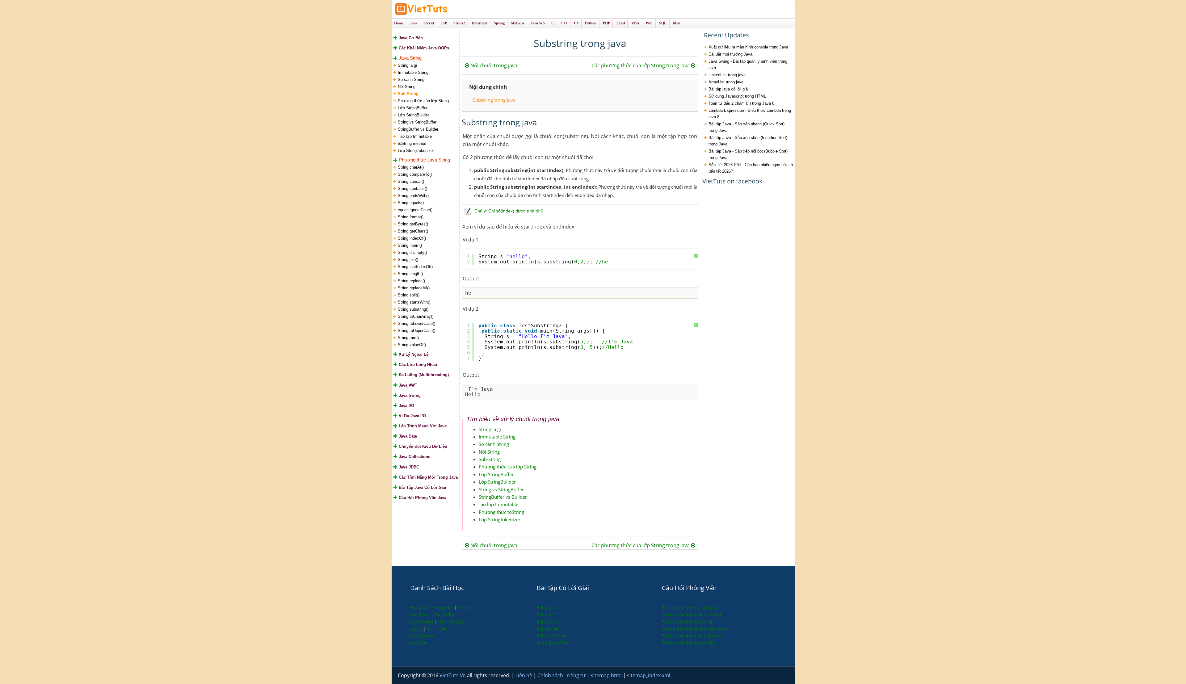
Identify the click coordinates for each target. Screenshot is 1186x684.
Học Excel (420, 615)
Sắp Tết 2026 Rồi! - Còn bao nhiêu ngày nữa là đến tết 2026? (751, 168)
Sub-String (408, 93)
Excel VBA (444, 615)
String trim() (408, 337)
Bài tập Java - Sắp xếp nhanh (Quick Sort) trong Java (746, 127)
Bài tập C (546, 615)
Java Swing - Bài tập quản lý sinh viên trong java (748, 64)
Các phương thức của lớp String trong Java (641, 65)
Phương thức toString (501, 512)
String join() (408, 259)
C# (442, 629)
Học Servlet (422, 622)
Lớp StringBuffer (412, 108)
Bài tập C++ (548, 622)
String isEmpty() (412, 252)
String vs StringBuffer (417, 122)
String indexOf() (412, 238)
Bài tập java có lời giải (729, 89)
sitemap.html (607, 675)
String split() (408, 295)
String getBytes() (413, 224)
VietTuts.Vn (453, 675)
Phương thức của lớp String (423, 101)
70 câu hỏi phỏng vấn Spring (691, 636)
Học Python (421, 636)
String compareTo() (415, 174)
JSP (442, 622)
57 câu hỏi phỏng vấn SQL (689, 643)
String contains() (412, 188)
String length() (410, 273)
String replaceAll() (414, 288)
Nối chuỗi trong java (493, 65)
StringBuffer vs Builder (418, 129)
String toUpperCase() (416, 330)
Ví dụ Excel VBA (552, 643)
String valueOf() (412, 344)
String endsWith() (413, 195)
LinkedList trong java (727, 75)
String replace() (411, 281)
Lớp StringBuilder (413, 115)
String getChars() (413, 231)
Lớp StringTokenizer (416, 150)
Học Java (419, 608)
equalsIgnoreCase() (415, 210)
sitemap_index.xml (648, 675)
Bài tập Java (549, 608)
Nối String (406, 86)
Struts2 (456, 622)
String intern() (410, 245)
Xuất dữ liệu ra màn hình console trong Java (748, 47)
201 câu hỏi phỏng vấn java (690, 608)
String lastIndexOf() (415, 266)
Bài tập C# (547, 629)
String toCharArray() (415, 316)
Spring (465, 608)
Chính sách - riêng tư (562, 675)
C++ (431, 629)
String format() (410, 217)
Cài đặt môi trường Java (730, 54)
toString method (412, 143)
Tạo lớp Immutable (415, 136)
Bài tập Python (552, 636)
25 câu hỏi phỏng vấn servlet (691, 615)
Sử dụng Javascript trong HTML (737, 96)
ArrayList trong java (726, 82)
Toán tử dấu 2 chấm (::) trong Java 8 (741, 103)
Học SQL (418, 643)
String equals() (411, 202)
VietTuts (444, 9)
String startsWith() (414, 302)
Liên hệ (524, 675)
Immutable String (413, 72)
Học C (416, 629)
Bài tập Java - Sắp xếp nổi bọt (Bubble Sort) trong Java (748, 154)
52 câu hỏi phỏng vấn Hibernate (695, 629)
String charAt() (411, 167)
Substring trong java (494, 100)
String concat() (411, 181)
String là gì (407, 65)
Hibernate (443, 608)
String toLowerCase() (416, 323)
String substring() (413, 309)
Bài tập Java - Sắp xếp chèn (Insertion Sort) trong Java (748, 140)
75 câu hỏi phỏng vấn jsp (688, 622)
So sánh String (411, 79)
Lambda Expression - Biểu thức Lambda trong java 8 (750, 113)
